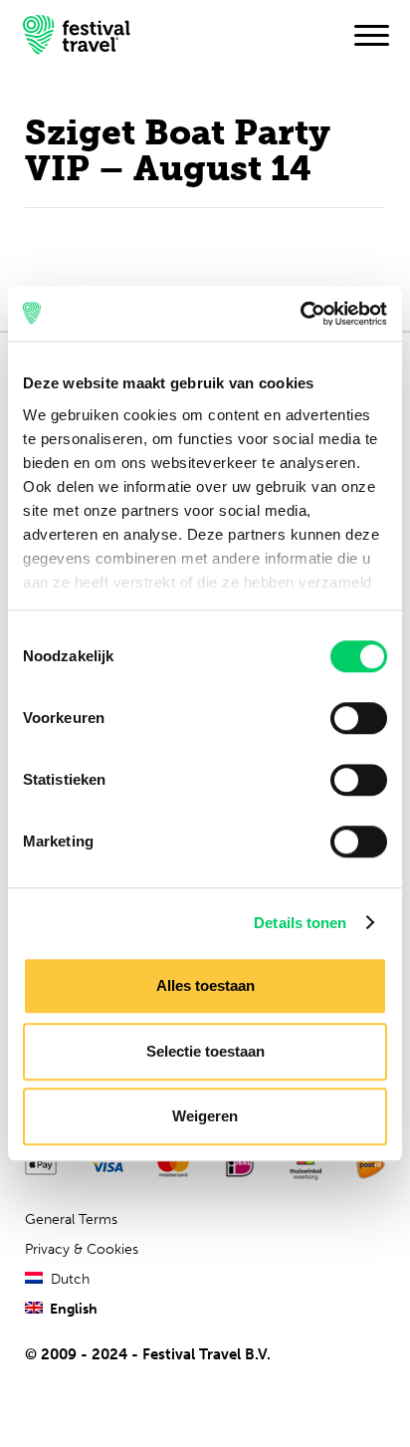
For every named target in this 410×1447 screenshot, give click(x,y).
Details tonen (300, 922)
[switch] (358, 718)
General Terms (71, 1219)
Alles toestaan (205, 985)
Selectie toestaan (205, 1051)
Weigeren (205, 1115)
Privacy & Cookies (81, 1249)
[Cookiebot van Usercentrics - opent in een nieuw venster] (300, 314)
